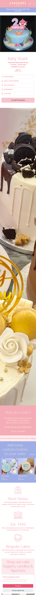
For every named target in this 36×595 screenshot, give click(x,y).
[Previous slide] (2, 10)
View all (32, 454)
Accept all (18, 586)
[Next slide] (34, 10)
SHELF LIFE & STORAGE (11, 81)
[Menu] (2, 4)
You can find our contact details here (18, 427)
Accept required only (18, 590)
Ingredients (8, 89)
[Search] (6, 4)
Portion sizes (9, 77)
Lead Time (7, 93)
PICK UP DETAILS (9, 85)
